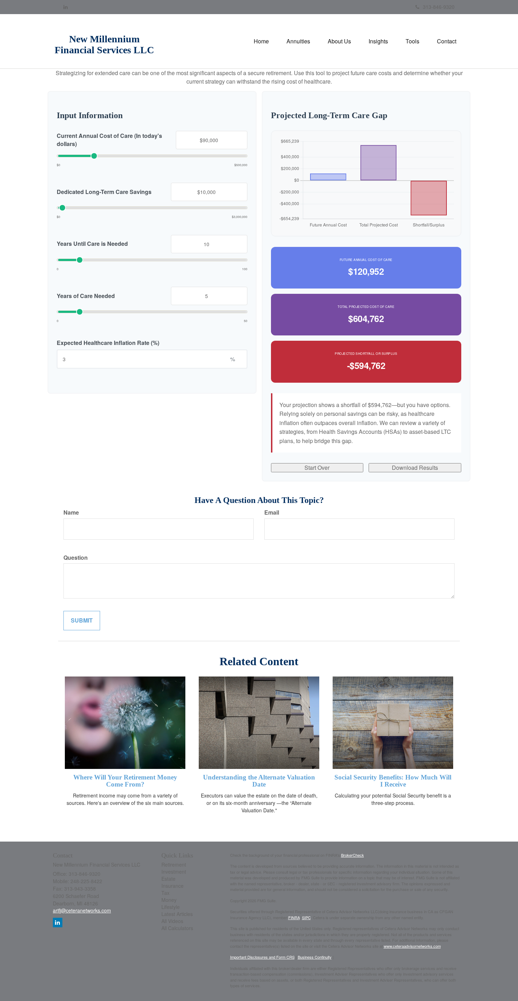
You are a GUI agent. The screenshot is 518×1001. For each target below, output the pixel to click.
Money (169, 899)
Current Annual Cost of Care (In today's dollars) (109, 139)
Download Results (415, 467)
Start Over (316, 467)
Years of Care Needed (86, 295)
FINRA (294, 917)
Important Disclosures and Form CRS (262, 957)
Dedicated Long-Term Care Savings (104, 191)
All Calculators (177, 928)
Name (71, 512)
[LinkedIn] (65, 6)
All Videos (172, 920)
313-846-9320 (439, 6)
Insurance (172, 885)
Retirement (173, 864)
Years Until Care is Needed (92, 244)
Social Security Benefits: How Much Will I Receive (392, 781)
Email (271, 512)
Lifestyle (170, 906)
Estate (168, 878)
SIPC (306, 917)
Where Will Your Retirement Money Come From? (125, 781)
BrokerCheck (352, 855)
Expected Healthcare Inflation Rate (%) (108, 342)
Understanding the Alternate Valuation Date (259, 781)
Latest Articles (177, 913)
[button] (298, 41)
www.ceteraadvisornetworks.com (412, 946)
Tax (165, 892)
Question (75, 558)
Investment (173, 871)
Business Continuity (315, 957)
